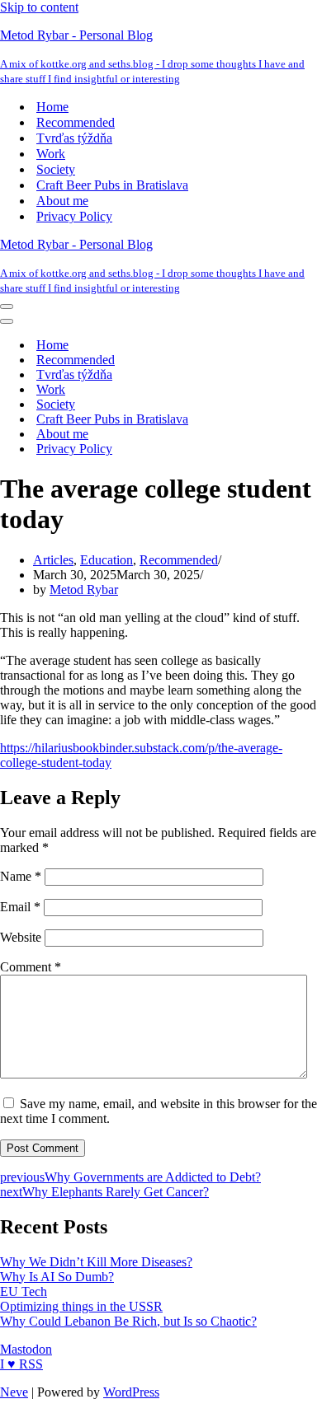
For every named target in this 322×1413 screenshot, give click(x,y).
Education (106, 560)
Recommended (75, 122)
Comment (30, 967)
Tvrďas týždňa (74, 138)
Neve (14, 1392)
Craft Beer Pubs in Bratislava (112, 185)
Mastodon (26, 1349)
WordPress (131, 1392)
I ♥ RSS (21, 1364)
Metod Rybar (84, 590)
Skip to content (39, 7)
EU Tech (23, 1291)
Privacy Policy (74, 216)
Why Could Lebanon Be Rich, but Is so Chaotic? (128, 1321)
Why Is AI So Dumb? (57, 1277)
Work (50, 154)
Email (20, 907)
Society (55, 169)
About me (62, 201)
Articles (53, 560)
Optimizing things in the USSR (81, 1306)
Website (20, 937)
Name (20, 876)
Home (52, 107)
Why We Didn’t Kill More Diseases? (96, 1262)
